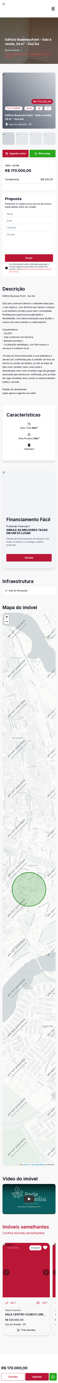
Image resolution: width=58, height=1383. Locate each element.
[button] (6, 617)
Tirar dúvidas (28, 1330)
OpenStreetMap (37, 1164)
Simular (29, 557)
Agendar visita (17, 153)
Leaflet (25, 1164)
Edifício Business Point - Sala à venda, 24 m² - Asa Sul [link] (28, 56)
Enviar (29, 258)
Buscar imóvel (12, 50)
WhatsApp (44, 153)
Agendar (37, 1376)
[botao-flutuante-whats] (53, 1377)
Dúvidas (13, 1376)
